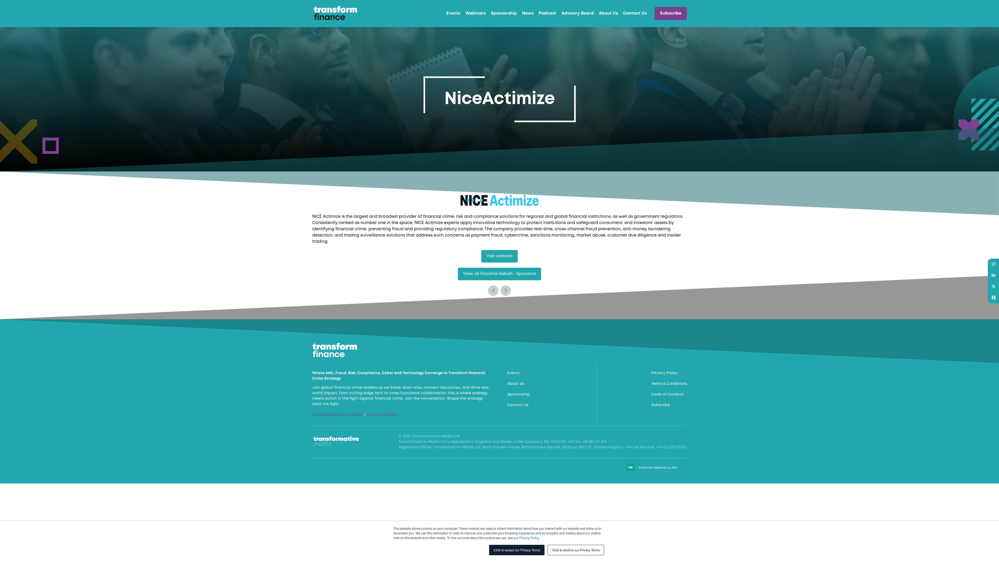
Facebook (993, 297)
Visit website (499, 256)
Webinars (475, 13)
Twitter (993, 286)
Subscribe (670, 13)
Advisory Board (577, 13)
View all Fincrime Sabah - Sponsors (499, 274)
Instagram (993, 264)
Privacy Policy (529, 537)
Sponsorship (504, 13)
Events (453, 13)
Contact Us (635, 13)
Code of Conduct (667, 394)
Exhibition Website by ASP (658, 468)
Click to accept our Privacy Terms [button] (517, 550)
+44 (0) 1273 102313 (381, 415)
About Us (608, 13)
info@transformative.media (337, 415)
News (528, 13)
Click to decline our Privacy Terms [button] (576, 550)
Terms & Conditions (669, 383)
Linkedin (993, 275)
